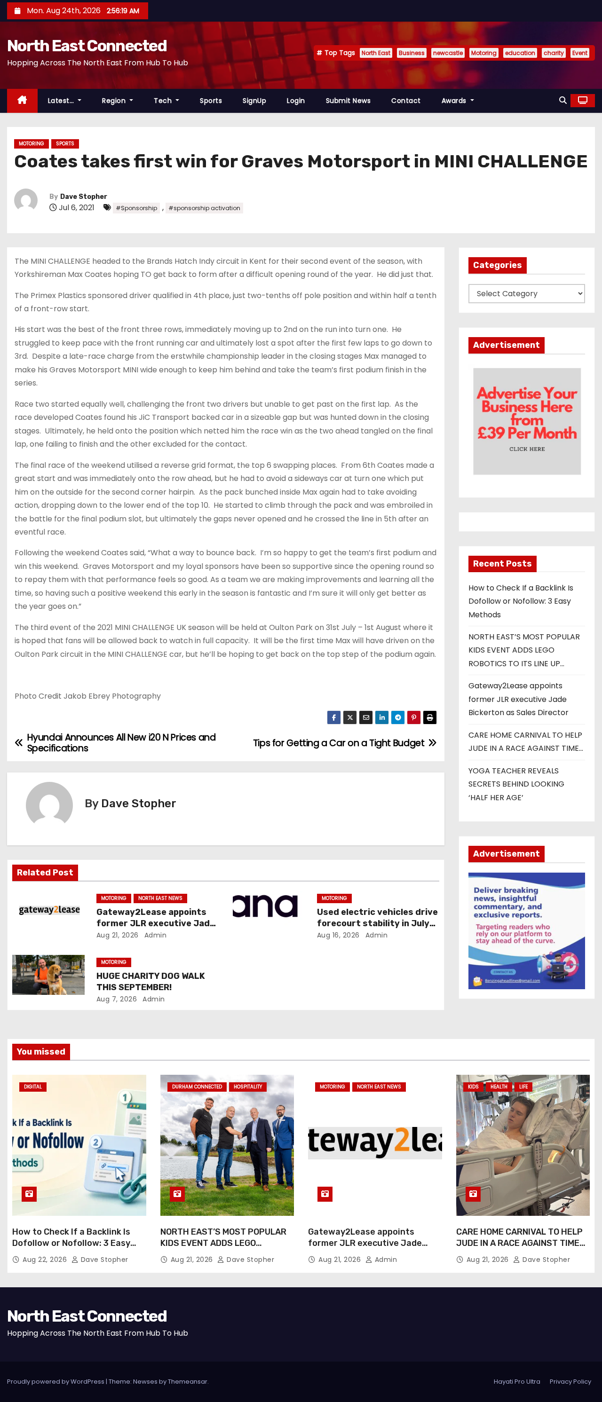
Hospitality (248, 1086)
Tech (164, 100)
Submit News (348, 100)
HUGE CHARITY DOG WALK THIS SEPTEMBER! (150, 981)
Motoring (484, 53)
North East (376, 53)
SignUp (254, 100)
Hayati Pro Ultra (517, 1381)
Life (523, 1086)
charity (554, 53)
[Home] (22, 101)
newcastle (448, 53)
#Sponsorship (136, 208)
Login (296, 100)
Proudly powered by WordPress (56, 1381)
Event (579, 53)
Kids (473, 1086)
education (520, 53)
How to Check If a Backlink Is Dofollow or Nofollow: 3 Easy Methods (520, 601)
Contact (406, 100)
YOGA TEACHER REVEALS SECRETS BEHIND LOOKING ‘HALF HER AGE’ (516, 784)
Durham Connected (197, 1086)
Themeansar (187, 1381)
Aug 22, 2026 (46, 1259)
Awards (455, 100)
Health (499, 1086)
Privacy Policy (570, 1381)
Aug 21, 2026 (117, 935)
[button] (563, 100)
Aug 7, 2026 (116, 999)
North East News (160, 898)
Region (115, 100)
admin (154, 935)
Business (412, 53)
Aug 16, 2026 (338, 935)
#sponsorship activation (204, 208)
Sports (211, 100)
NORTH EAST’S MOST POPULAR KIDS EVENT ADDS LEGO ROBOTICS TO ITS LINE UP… (524, 650)
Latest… (62, 100)
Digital (33, 1086)
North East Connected (86, 45)
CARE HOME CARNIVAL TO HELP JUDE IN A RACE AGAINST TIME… (521, 1237)
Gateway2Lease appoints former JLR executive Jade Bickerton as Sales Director (156, 923)
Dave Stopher (83, 197)
